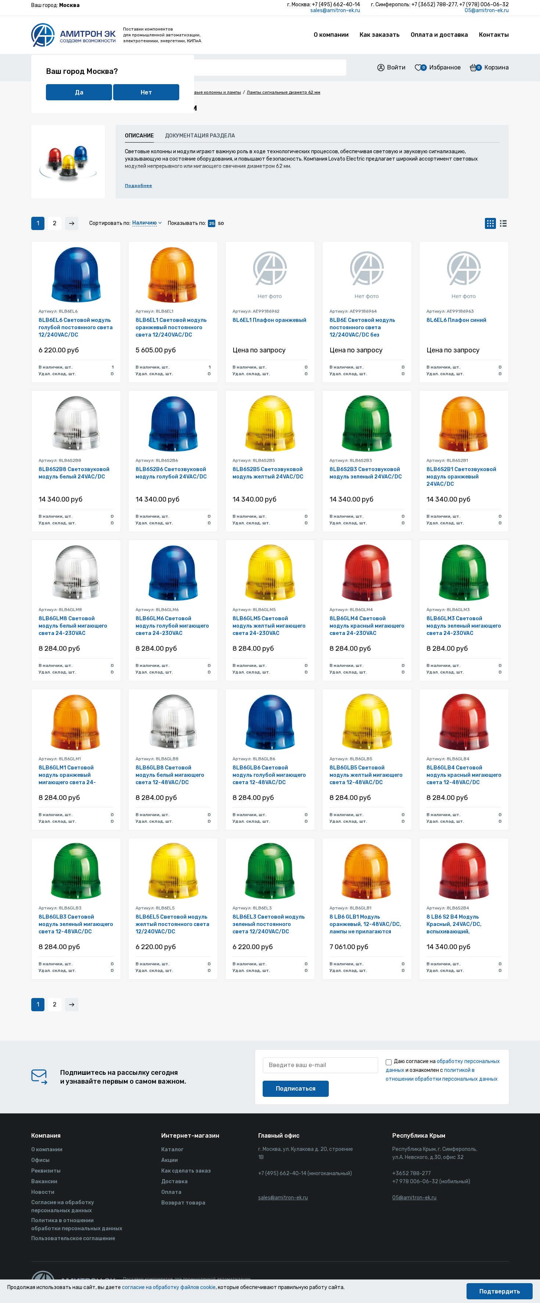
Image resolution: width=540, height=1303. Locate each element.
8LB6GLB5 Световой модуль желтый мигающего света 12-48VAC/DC (366, 775)
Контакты (494, 34)
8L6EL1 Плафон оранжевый (269, 320)
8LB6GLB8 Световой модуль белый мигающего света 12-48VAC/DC (170, 775)
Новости (42, 1192)
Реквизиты (46, 1171)
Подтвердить (499, 1291)
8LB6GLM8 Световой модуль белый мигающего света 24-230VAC (73, 625)
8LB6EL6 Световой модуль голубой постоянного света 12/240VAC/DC (76, 327)
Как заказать (380, 34)
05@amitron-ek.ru (487, 10)
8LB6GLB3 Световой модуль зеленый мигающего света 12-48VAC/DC (76, 924)
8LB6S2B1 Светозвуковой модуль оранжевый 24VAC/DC (461, 476)
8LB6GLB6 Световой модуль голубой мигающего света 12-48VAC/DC (269, 775)
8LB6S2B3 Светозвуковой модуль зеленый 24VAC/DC (366, 473)
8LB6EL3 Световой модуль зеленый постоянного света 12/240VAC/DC (269, 924)
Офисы (40, 1160)
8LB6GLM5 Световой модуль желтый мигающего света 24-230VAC (269, 625)
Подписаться (296, 1088)
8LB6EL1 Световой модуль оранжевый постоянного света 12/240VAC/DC (171, 327)
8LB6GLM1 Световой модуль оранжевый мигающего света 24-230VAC (67, 775)
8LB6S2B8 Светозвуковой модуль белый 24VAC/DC (74, 473)
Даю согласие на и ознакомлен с (443, 1070)
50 (221, 223)
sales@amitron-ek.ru (335, 10)
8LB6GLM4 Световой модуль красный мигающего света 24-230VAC (367, 625)
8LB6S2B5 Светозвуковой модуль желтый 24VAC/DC (268, 473)
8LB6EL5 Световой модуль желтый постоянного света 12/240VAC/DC (172, 924)
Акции (169, 1160)
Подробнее (138, 185)
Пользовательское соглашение (73, 1238)
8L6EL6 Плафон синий (456, 320)
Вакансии (44, 1181)
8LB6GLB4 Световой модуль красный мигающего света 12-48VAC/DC (463, 775)
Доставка (174, 1181)
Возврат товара (183, 1203)
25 (212, 223)
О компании (331, 34)
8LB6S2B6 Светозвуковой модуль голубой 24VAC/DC (171, 473)
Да (79, 92)
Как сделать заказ (186, 1171)
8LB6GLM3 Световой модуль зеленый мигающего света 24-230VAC (463, 625)
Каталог (172, 1149)
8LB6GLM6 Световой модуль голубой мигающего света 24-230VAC (172, 625)
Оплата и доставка (439, 34)
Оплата (171, 1192)
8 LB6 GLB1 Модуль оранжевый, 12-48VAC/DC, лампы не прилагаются (365, 924)
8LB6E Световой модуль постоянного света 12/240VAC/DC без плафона (362, 328)
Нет (146, 92)
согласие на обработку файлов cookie (169, 1287)
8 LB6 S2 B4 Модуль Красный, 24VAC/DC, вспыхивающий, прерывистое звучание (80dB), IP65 (457, 925)
